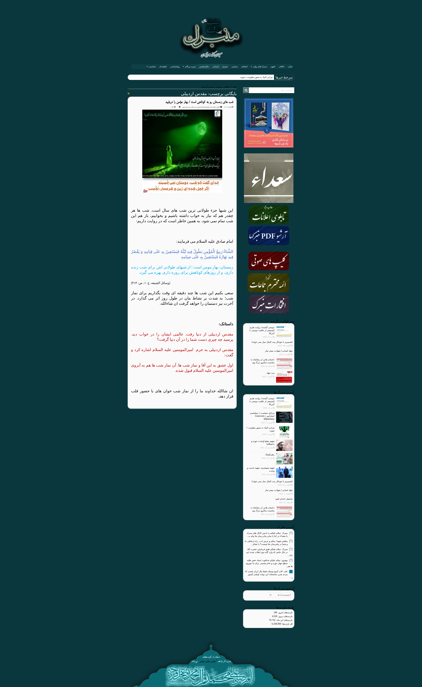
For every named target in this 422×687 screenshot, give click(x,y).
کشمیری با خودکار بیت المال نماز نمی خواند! (272, 342)
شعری (225, 66)
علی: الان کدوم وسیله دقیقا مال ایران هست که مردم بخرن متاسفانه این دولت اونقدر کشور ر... (269, 574)
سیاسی (234, 66)
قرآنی (290, 66)
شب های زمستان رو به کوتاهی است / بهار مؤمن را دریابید (199, 102)
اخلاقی (281, 66)
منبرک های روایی (260, 66)
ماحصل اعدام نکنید (284, 499)
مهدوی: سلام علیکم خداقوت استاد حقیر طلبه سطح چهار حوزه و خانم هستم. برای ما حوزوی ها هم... (269, 563)
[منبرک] (211, 37)
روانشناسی (175, 66)
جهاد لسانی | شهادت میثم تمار (279, 351)
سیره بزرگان (190, 66)
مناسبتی (152, 66)
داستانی (215, 66)
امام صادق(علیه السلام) (206, 107)
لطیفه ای (163, 66)
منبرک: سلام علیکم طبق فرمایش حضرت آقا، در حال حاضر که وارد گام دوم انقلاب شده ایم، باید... (269, 552)
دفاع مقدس (204, 66)
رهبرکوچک (269, 454)
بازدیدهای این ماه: (284, 620)
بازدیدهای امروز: (285, 612)
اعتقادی (244, 66)
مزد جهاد (270, 373)
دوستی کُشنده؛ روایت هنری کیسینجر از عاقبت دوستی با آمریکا (261, 330)
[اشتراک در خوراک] (129, 93)
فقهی (273, 66)
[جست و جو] (246, 90)
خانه (235, 87)
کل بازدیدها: (287, 624)
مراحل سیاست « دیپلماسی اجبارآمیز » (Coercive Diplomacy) (262, 416)
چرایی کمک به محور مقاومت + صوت (256, 77)
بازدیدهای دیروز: (285, 616)
